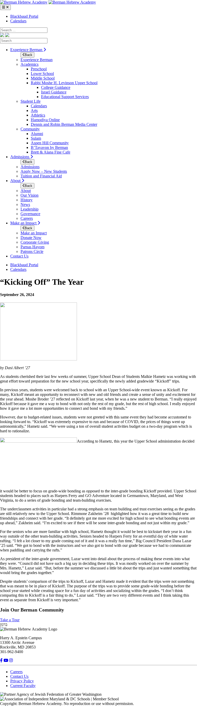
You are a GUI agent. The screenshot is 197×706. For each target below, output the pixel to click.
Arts (34, 110)
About (16, 180)
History (27, 200)
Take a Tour (9, 620)
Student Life (31, 101)
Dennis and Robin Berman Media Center (64, 124)
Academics (29, 64)
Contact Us (19, 256)
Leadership (29, 209)
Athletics (38, 115)
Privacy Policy (22, 681)
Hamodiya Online (45, 120)
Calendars (18, 21)
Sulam (36, 138)
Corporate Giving (35, 242)
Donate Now (31, 237)
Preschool (39, 69)
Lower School (42, 73)
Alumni (37, 133)
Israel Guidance (53, 92)
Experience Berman (26, 49)
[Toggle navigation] (5, 7)
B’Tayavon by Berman (49, 147)
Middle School (43, 78)
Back (28, 55)
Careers (27, 218)
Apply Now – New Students (44, 171)
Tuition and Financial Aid (41, 176)
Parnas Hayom (32, 247)
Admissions (20, 157)
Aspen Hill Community (50, 143)
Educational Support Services (65, 96)
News (25, 204)
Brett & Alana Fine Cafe (50, 152)
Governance (30, 214)
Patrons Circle (32, 251)
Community (30, 129)
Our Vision (29, 195)
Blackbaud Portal (24, 16)
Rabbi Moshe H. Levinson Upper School (64, 83)
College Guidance (55, 87)
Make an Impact (23, 223)
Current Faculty (23, 685)
